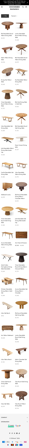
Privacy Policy (4, 434)
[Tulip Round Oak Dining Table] (21, 373)
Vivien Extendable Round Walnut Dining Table (7, 104)
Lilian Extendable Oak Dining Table (7, 127)
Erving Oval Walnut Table (6, 81)
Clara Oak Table (5, 404)
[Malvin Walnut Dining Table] (7, 49)
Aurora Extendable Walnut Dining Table (6, 244)
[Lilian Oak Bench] (7, 305)
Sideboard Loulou (6, 195)
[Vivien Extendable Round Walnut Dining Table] (7, 94)
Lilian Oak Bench (5, 313)
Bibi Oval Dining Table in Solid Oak (21, 103)
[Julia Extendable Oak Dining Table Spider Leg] (21, 210)
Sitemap (3, 440)
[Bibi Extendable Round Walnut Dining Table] (21, 49)
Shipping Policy (5, 437)
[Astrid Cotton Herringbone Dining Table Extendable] (7, 256)
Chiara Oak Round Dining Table (6, 382)
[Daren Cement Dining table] (21, 138)
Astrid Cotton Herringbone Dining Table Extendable (6, 267)
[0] (26, 7)
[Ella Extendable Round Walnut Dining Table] (7, 25)
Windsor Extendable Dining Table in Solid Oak (6, 291)
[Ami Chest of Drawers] (21, 234)
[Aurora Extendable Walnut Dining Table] (7, 234)
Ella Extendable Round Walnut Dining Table (7, 34)
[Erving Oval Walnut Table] (7, 71)
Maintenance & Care (6, 424)
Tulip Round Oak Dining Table (21, 382)
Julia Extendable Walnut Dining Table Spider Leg (7, 150)
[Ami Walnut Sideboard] (7, 327)
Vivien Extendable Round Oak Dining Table (6, 220)
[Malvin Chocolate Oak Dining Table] (21, 351)
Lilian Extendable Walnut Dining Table (20, 173)
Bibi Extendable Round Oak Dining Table (21, 127)
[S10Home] (14, 6)
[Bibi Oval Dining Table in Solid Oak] (21, 94)
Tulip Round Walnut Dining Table (20, 405)
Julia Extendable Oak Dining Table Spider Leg (20, 220)
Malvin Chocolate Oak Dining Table (21, 360)
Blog (2, 427)
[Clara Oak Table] (7, 395)
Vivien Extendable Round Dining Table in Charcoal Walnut (21, 267)
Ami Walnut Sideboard (7, 335)
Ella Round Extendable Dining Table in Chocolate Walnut (21, 196)
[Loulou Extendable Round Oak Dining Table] (21, 327)
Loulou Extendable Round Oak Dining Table (20, 337)
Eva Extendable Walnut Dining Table (21, 81)
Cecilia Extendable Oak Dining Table (7, 173)
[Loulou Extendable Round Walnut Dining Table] (21, 25)
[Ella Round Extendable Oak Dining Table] (21, 305)
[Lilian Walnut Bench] (7, 351)
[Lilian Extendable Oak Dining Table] (7, 118)
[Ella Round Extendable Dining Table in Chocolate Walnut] (21, 186)
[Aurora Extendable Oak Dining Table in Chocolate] (21, 281)
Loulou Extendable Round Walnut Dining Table (21, 35)
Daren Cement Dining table (21, 146)
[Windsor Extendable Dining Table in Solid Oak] (7, 281)
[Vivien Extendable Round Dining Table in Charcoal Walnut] (21, 256)
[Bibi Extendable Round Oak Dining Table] (21, 118)
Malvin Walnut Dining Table (6, 59)
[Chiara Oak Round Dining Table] (7, 373)
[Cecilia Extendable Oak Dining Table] (7, 164)
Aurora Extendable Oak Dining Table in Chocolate (21, 291)
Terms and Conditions (6, 429)
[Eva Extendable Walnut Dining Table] (21, 71)
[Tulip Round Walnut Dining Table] (21, 395)
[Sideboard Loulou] (7, 186)
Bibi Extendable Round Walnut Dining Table (21, 59)
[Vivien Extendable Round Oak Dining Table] (7, 210)
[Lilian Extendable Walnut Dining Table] (21, 164)
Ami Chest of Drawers (21, 243)
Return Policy (4, 432)
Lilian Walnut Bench (6, 359)
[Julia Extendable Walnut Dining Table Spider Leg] (7, 140)
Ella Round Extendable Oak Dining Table (21, 314)
